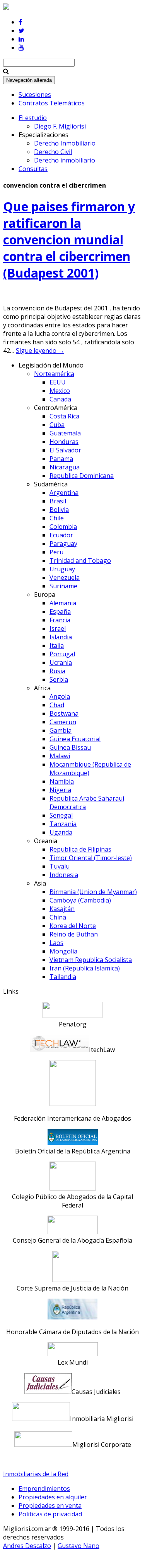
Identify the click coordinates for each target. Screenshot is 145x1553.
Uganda (60, 832)
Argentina (63, 492)
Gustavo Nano (78, 1545)
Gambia (60, 730)
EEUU (57, 382)
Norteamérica (54, 373)
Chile (56, 518)
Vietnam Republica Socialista (90, 959)
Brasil (57, 501)
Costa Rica (64, 416)
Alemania (62, 603)
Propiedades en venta (50, 1505)
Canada (60, 399)
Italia (56, 645)
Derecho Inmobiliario (65, 143)
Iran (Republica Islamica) (84, 968)
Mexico (59, 390)
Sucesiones (35, 94)
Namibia (61, 781)
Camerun (62, 722)
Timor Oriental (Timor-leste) (90, 858)
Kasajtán (62, 908)
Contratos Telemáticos (52, 103)
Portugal (62, 654)
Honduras (63, 441)
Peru (56, 552)
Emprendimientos (44, 1488)
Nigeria (60, 790)
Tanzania (63, 824)
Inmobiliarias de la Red (35, 1474)
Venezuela (64, 577)
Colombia (63, 526)
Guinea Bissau (70, 747)
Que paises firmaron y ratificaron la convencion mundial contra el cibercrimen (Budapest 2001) (69, 239)
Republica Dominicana (81, 475)
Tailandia (62, 976)
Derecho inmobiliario (64, 160)
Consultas (33, 168)
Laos (56, 942)
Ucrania (60, 662)
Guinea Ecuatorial (75, 739)
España (60, 611)
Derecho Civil (53, 151)
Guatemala (65, 433)
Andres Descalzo (27, 1545)
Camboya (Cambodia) (80, 900)
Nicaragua (64, 467)
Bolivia (59, 509)
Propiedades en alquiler (53, 1497)
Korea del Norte (72, 925)
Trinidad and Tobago (80, 560)
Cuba (57, 424)
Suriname (63, 586)
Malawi (59, 756)
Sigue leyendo (40, 350)
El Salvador (65, 450)
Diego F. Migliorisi (60, 126)
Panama (61, 458)
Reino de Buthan (73, 934)
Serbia (58, 679)
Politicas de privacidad (50, 1514)
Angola (59, 696)
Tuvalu (59, 866)
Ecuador (61, 535)
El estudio (33, 117)
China (57, 917)
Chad (56, 705)
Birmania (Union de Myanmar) (93, 891)
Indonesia (63, 874)
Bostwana (63, 713)
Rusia (57, 671)
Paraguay (63, 543)
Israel (57, 628)
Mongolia (63, 951)
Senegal (61, 815)
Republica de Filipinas (80, 849)
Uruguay (62, 569)
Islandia (60, 637)
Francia (59, 620)
